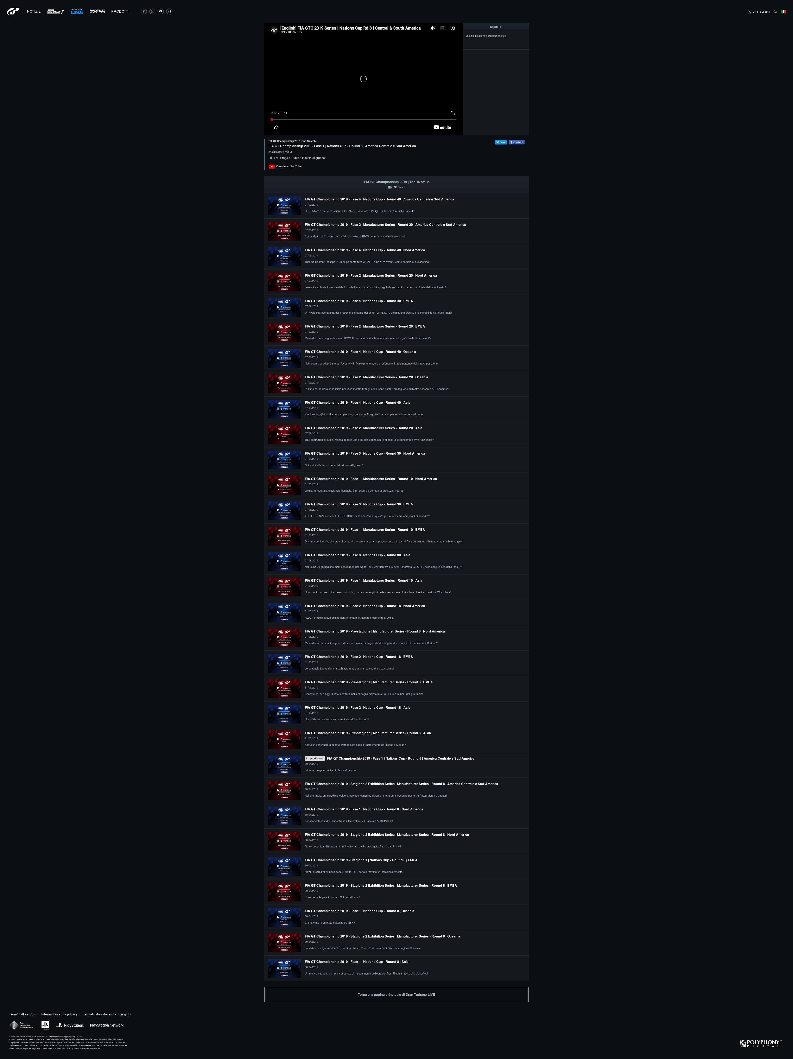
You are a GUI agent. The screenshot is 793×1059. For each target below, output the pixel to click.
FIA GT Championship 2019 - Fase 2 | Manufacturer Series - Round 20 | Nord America (371, 275)
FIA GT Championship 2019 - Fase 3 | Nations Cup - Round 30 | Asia (357, 555)
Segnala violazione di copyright (106, 1014)
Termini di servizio (22, 1014)
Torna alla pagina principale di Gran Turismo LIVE (396, 994)
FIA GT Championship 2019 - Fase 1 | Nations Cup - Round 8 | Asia (356, 961)
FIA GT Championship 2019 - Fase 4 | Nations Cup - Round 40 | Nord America (365, 250)
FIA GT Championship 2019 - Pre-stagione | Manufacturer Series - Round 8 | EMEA (369, 682)
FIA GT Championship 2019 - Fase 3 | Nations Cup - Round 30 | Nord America (365, 453)
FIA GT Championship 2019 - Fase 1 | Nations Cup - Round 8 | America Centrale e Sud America (401, 758)
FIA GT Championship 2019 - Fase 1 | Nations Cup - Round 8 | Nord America (364, 809)
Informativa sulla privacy (59, 1014)
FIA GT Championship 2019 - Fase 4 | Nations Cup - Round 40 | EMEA (359, 300)
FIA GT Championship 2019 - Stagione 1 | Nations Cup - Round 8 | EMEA (361, 860)
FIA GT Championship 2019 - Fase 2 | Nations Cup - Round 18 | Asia (357, 707)
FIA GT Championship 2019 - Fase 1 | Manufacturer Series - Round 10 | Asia (363, 580)
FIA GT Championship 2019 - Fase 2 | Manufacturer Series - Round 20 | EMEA (365, 326)
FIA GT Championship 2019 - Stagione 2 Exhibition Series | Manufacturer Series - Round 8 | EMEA (381, 885)
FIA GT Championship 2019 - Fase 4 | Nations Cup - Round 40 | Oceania (360, 351)
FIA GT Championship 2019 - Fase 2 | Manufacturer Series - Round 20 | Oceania (366, 377)
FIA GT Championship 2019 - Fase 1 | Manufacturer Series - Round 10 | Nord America (371, 478)
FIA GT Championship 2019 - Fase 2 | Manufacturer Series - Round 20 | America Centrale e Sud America (385, 224)
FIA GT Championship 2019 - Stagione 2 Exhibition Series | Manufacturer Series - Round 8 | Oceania (382, 936)
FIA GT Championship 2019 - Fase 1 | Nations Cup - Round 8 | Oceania (359, 910)
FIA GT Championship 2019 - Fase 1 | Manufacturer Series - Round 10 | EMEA (365, 529)
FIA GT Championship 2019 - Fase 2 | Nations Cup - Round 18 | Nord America (365, 605)
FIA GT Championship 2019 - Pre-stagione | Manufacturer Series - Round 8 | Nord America (375, 631)
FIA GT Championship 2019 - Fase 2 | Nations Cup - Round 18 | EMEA (359, 656)
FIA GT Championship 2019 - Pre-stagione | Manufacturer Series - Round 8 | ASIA (368, 732)
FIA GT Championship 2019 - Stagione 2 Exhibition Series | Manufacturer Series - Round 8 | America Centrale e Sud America (401, 783)
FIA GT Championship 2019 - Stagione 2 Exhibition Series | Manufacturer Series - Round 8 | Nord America (387, 834)
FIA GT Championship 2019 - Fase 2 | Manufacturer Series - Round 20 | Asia (363, 427)
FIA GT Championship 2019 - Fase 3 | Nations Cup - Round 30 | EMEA (359, 504)
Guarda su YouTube (289, 166)
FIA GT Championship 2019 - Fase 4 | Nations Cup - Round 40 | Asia (357, 402)
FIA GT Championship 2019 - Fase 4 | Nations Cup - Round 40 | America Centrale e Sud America (379, 199)
